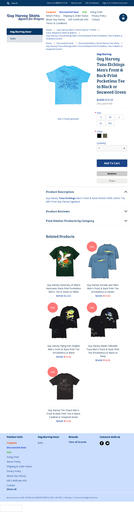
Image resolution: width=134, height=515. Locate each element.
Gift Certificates (92, 3)
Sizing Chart (96, 12)
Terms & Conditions (56, 23)
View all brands (77, 441)
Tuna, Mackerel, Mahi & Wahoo (61, 32)
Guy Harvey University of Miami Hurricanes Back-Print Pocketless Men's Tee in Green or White (63, 288)
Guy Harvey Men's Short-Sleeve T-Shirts (76, 29)
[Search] (8, 3)
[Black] (99, 135)
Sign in (105, 3)
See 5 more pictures (68, 118)
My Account (76, 3)
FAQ (84, 12)
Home (49, 29)
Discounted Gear (69, 12)
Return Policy (53, 15)
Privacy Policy (99, 15)
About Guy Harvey (55, 19)
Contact (96, 19)
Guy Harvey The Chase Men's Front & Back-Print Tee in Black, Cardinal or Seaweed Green (64, 414)
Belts (13, 38)
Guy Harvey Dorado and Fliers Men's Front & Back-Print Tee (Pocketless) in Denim (103, 288)
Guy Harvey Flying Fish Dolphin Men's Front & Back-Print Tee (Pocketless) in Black (63, 349)
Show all (11, 489)
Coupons (51, 12)
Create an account (119, 3)
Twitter (107, 443)
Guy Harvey (104, 54)
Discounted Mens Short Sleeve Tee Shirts (98, 43)
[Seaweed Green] (105, 135)
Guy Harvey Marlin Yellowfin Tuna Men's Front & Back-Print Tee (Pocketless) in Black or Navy (102, 351)
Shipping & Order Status (75, 15)
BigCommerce (91, 497)
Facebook (102, 443)
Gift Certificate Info (78, 19)
